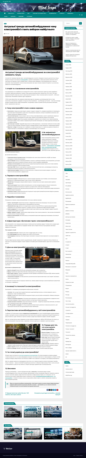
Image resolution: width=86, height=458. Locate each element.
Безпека (67, 188)
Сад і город (68, 301)
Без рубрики (68, 185)
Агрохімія (68, 179)
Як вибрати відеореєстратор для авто (52, 413)
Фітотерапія (68, 344)
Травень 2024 (69, 123)
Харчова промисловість (71, 350)
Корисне (13, 16)
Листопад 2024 (69, 105)
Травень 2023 (69, 158)
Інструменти (68, 241)
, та (51, 147)
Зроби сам (68, 235)
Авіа (67, 173)
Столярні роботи (69, 313)
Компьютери (20, 13)
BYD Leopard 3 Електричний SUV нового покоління (11, 413)
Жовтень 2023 (69, 142)
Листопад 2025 (69, 71)
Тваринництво (69, 322)
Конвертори (68, 257)
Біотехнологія (69, 192)
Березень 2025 (69, 95)
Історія (67, 248)
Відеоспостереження (70, 204)
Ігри (66, 238)
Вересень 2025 (69, 77)
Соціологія (68, 310)
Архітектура (68, 182)
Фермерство (68, 341)
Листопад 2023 (69, 139)
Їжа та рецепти (69, 251)
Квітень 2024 (68, 127)
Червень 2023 (69, 155)
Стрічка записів (69, 369)
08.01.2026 (8, 437)
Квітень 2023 (68, 161)
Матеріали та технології (71, 266)
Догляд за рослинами (70, 216)
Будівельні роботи (70, 195)
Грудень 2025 (68, 67)
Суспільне (29, 16)
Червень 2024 (69, 120)
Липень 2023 (68, 151)
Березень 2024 (69, 130)
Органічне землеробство (71, 276)
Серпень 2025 (69, 80)
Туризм (67, 338)
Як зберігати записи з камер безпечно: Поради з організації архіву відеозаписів (72, 39)
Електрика (68, 220)
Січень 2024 (68, 136)
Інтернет (67, 244)
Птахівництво (69, 285)
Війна (67, 207)
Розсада (67, 294)
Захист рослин (69, 229)
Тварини (67, 319)
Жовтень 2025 (69, 74)
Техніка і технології (70, 329)
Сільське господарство (39, 13)
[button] (79, 14)
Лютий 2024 (68, 133)
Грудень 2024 (68, 102)
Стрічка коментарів (70, 372)
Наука (6, 16)
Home (74, 455)
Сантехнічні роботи (70, 304)
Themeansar (25, 455)
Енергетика (68, 223)
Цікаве (67, 353)
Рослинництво (69, 297)
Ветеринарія (68, 201)
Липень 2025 (68, 83)
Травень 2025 (69, 89)
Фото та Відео (69, 347)
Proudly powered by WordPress (8, 455)
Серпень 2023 (69, 148)
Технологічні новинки (70, 335)
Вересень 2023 (69, 145)
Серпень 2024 (69, 114)
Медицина (70, 13)
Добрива (67, 213)
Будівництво (52, 13)
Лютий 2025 (68, 99)
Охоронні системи (70, 282)
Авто (5, 23)
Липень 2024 (68, 117)
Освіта (67, 279)
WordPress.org (69, 375)
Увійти (67, 365)
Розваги (62, 13)
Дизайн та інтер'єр (70, 210)
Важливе (21, 16)
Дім (28, 13)
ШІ (66, 357)
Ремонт (67, 288)
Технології (11, 13)
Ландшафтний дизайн (70, 263)
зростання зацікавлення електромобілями (28, 355)
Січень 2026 (68, 64)
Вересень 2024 (69, 111)
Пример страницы (79, 455)
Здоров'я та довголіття (71, 232)
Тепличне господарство (71, 325)
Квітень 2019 (68, 164)
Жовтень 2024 (69, 108)
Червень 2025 (69, 86)
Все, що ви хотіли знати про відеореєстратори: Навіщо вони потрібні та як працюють (73, 33)
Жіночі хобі (68, 226)
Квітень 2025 (68, 92)
